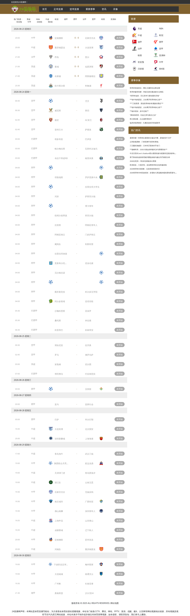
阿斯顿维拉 (90, 76)
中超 (47, 19)
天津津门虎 (60, 473)
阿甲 (33, 167)
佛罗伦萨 (89, 354)
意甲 (94, 19)
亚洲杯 (113, 19)
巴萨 (57, 419)
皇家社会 (89, 404)
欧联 (103, 19)
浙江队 (58, 482)
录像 (115, 9)
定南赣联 (59, 38)
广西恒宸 (89, 501)
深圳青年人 (90, 511)
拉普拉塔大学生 (92, 186)
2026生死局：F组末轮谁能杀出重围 (143, 161)
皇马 (57, 404)
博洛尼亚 (59, 345)
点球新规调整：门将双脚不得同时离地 (144, 142)
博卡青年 (89, 206)
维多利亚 (59, 139)
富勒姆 (58, 364)
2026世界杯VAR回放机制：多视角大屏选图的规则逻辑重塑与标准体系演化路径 (159, 173)
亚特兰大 (59, 129)
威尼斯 (58, 110)
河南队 (58, 549)
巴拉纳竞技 (90, 373)
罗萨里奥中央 (91, 177)
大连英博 (89, 47)
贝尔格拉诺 (60, 272)
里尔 (87, 57)
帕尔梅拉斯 (60, 148)
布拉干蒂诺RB (61, 158)
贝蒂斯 (88, 389)
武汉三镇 (89, 453)
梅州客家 (89, 564)
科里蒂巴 (59, 330)
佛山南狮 (59, 511)
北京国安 (89, 429)
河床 (57, 196)
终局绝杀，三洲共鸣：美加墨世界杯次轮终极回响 (148, 165)
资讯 (104, 9)
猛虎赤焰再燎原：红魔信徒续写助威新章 (145, 123)
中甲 (29, 22)
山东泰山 (89, 520)
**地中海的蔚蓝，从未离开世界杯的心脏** (146, 99)
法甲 (84, 19)
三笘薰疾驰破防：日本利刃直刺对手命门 (145, 145)
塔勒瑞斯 (59, 177)
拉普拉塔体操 (61, 253)
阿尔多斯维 (60, 301)
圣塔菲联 (89, 301)
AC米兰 (88, 120)
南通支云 (89, 574)
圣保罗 (88, 311)
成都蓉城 (59, 530)
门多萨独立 (90, 234)
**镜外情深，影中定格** (139, 111)
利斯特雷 (89, 244)
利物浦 (88, 85)
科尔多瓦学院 (91, 291)
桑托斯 (58, 320)
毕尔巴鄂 (89, 419)
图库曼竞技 (60, 291)
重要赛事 (90, 9)
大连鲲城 (59, 574)
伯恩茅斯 (89, 66)
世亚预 (19, 22)
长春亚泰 (89, 583)
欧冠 (56, 19)
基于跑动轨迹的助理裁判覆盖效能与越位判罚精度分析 (150, 157)
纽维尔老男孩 (61, 215)
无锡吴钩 (89, 492)
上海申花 (59, 520)
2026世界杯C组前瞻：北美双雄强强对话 (145, 169)
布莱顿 (58, 76)
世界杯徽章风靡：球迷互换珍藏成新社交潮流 (146, 92)
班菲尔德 (89, 215)
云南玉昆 (89, 482)
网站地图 (114, 603)
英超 (28, 19)
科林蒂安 (89, 330)
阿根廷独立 (60, 234)
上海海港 (89, 438)
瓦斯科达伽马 (91, 148)
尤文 (87, 101)
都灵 (57, 120)
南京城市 (59, 501)
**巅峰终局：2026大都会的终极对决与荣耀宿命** (148, 149)
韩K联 (50, 22)
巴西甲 (34, 138)
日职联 (39, 22)
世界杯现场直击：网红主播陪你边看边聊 (145, 88)
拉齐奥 (88, 345)
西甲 (75, 19)
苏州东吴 (89, 539)
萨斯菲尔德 (90, 196)
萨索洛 (88, 129)
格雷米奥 (89, 158)
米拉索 (88, 320)
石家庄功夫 (90, 38)
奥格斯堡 (59, 593)
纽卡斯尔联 (60, 85)
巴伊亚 (88, 139)
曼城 (57, 66)
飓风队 (58, 244)
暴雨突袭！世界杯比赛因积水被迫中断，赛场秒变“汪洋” (150, 138)
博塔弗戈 (59, 373)
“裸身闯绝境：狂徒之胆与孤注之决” (143, 115)
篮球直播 (74, 9)
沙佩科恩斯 (60, 311)
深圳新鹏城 (60, 438)
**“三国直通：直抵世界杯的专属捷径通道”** (146, 103)
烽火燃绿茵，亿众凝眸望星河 (141, 119)
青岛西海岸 (90, 473)
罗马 (57, 354)
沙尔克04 (89, 593)
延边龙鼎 (89, 463)
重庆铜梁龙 (60, 47)
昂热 (57, 57)
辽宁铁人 (89, 530)
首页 (44, 9)
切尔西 (88, 364)
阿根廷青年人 (91, 225)
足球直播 (58, 9)
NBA (38, 19)
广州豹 (58, 583)
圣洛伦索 (89, 263)
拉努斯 (58, 225)
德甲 (66, 19)
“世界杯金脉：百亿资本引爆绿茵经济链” (145, 96)
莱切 (87, 110)
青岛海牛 (59, 453)
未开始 (119, 37)
